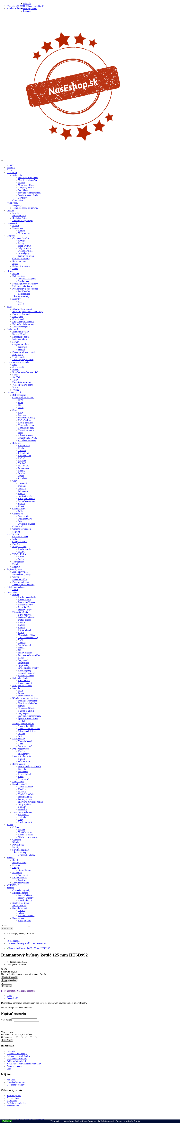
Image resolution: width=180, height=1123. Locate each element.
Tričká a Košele (19, 554)
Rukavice (16, 443)
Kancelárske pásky (20, 337)
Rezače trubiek (24, 774)
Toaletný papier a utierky (23, 584)
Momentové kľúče (26, 185)
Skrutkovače (23, 663)
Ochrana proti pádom (21, 529)
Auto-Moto (12, 172)
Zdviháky (22, 198)
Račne (21, 658)
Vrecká (15, 390)
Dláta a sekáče (24, 620)
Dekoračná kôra (25, 895)
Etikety (21, 243)
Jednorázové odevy (26, 417)
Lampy (15, 867)
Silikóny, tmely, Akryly (22, 220)
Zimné (21, 476)
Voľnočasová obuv (26, 501)
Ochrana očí (17, 513)
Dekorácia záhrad (20, 893)
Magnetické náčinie (26, 635)
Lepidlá (15, 213)
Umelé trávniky (25, 900)
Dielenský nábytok (26, 617)
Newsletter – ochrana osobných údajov (24, 1063)
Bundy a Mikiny (19, 546)
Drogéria (11, 235)
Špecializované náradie (28, 195)
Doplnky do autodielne (28, 177)
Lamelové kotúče (25, 604)
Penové (21, 349)
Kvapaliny (17, 205)
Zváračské (22, 478)
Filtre (20, 405)
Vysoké (21, 503)
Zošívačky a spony (26, 673)
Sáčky (15, 374)
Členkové (22, 483)
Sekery (21, 913)
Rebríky (16, 847)
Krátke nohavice (25, 423)
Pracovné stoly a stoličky (29, 655)
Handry (21, 230)
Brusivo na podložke (27, 597)
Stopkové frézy (25, 610)
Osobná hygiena (25, 251)
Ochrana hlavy (18, 508)
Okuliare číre (24, 516)
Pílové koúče (24, 769)
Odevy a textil (13, 534)
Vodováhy (22, 809)
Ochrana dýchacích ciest (23, 397)
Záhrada (10, 888)
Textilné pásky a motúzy (23, 359)
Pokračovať (7, 1040)
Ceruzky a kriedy (25, 786)
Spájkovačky (24, 665)
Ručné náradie (13, 592)
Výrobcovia (12, 1100)
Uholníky (22, 807)
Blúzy (20, 412)
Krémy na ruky (19, 261)
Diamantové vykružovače (29, 766)
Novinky (11, 167)
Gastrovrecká (18, 367)
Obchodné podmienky (17, 1053)
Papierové (22, 347)
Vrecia (15, 387)
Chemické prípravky (21, 890)
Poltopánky (23, 491)
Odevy (15, 410)
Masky (21, 407)
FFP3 (20, 402)
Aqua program (24, 920)
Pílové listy (23, 771)
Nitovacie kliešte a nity (28, 637)
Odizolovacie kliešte (27, 731)
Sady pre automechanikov (29, 193)
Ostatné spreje (18, 319)
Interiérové (23, 880)
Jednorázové (23, 453)
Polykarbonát (18, 845)
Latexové (22, 460)
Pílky (20, 650)
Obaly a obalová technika (18, 362)
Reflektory (17, 872)
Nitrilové (22, 463)
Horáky (21, 751)
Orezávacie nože (25, 746)
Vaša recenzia (7, 1032)
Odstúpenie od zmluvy (17, 1058)
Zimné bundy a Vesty (27, 438)
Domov (10, 165)
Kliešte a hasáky (25, 630)
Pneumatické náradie (21, 756)
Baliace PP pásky (20, 334)
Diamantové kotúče (26, 602)
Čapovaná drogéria (20, 238)
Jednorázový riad (20, 572)
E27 (20, 301)
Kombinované (24, 455)
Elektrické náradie (20, 678)
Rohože (15, 225)
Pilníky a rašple (25, 653)
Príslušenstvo (24, 754)
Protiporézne (23, 468)
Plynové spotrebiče (20, 749)
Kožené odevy (24, 420)
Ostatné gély (23, 253)
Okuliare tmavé (25, 519)
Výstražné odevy (25, 435)
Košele (21, 556)
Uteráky (16, 564)
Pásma (21, 693)
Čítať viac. (137, 1121)
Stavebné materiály (20, 850)
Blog (9, 1069)
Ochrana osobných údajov (18, 1056)
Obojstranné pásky (20, 344)
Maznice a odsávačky (27, 180)
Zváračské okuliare (26, 524)
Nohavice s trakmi (26, 430)
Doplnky (22, 415)
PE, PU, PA (23, 465)
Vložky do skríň (25, 822)
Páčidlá (21, 647)
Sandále (21, 493)
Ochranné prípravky (21, 266)
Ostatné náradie (25, 645)
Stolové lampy (24, 870)
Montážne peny (19, 215)
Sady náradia (24, 660)
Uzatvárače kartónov (21, 382)
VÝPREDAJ (13, 885)
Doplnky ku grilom (20, 903)
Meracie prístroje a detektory (25, 284)
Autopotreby (12, 203)
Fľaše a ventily (24, 246)
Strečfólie (16, 377)
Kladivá (21, 627)
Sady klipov (23, 190)
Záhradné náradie (20, 908)
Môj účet (11, 1079)
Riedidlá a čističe (19, 218)
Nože (20, 743)
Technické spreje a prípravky (25, 208)
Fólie (14, 364)
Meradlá (16, 688)
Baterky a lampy (19, 862)
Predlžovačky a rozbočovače (25, 289)
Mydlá (15, 263)
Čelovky (16, 865)
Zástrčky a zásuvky (21, 296)
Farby (9, 306)
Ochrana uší (17, 526)
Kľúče (21, 632)
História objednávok (16, 1082)
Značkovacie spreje (21, 326)
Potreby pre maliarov (16, 587)
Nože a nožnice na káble (29, 728)
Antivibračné (24, 445)
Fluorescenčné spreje (21, 314)
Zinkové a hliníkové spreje (24, 324)
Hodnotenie (6, 1037)
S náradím (22, 817)
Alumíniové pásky (20, 332)
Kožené (21, 458)
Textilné (21, 473)
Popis (9, 995)
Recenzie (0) (12, 998)
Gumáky (22, 488)
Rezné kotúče (24, 607)
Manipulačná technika (22, 685)
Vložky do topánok (26, 498)
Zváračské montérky (27, 440)
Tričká (21, 559)
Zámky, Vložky (19, 852)
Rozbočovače (24, 294)
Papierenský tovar (15, 569)
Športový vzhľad (25, 496)
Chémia (10, 210)
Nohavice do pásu (26, 428)
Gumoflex (16, 840)
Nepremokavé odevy (27, 425)
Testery (21, 736)
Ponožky (16, 544)
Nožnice (21, 642)
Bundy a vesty (24, 549)
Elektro (10, 271)
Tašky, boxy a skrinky (22, 812)
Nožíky (21, 640)
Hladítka (22, 789)
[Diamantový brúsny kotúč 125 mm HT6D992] (28, 948)
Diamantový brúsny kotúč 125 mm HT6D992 (27, 943)
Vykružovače (24, 779)
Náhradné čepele (25, 741)
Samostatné (23, 875)
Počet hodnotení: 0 (9, 991)
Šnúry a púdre (24, 804)
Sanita (15, 268)
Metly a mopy (24, 233)
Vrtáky (21, 776)
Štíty (20, 521)
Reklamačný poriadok (16, 1061)
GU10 (21, 304)
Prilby (20, 511)
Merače (21, 182)
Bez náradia (23, 814)
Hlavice (21, 622)
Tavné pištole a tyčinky (28, 668)
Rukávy (21, 471)
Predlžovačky (24, 291)
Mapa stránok (13, 1105)
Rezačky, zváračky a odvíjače (25, 372)
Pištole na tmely (25, 797)
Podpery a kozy (25, 799)
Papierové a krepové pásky (24, 352)
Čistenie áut (17, 200)
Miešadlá (22, 792)
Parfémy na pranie (26, 256)
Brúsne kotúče (24, 599)
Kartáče (21, 625)
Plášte (20, 433)
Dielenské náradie (20, 612)
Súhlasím (7, 1121)
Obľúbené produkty (15, 1085)
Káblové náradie (25, 683)
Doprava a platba (14, 1066)
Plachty (15, 369)
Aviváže (21, 241)
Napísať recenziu (27, 991)
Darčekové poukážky (16, 1103)
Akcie (9, 170)
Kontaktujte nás (14, 1095)
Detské (21, 448)
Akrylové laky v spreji (22, 309)
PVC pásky (17, 354)
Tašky (15, 380)
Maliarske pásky (19, 339)
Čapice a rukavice (20, 536)
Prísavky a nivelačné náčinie (30, 802)
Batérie (15, 273)
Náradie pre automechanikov (25, 698)
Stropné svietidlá (19, 877)
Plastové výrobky (25, 898)
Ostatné (15, 577)
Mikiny (21, 551)
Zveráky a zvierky (26, 675)
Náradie (21, 759)
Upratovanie (17, 228)
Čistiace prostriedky (21, 258)
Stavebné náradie (20, 784)
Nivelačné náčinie (26, 794)
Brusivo (15, 594)
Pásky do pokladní (20, 582)
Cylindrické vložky (26, 855)
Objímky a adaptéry (27, 278)
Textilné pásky (18, 357)
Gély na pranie (24, 248)
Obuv (14, 481)
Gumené (22, 450)
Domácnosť (12, 223)
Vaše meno (6, 1020)
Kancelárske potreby (21, 574)
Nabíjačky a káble (26, 187)
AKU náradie (24, 680)
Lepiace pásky (13, 329)
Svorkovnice (23, 281)
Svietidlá (10, 857)
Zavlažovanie (18, 918)
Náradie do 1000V (26, 726)
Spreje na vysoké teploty (23, 321)
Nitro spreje (17, 316)
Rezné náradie (18, 764)
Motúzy (15, 342)
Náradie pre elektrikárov (23, 723)
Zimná (21, 506)
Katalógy (11, 1051)
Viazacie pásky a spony (22, 385)
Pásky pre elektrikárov (22, 286)
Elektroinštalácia (19, 276)
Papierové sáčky (19, 579)
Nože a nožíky (18, 738)
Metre (20, 690)
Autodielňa (17, 175)
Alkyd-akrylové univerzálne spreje (27, 311)
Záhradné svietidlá (20, 882)
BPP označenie (19, 395)
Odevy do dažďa (19, 541)
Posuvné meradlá (25, 695)
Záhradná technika (26, 915)
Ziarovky (16, 299)
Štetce (15, 589)
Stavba (10, 824)
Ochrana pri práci (14, 392)
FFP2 (20, 400)
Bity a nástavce (25, 615)
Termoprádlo (18, 562)
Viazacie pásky (24, 670)
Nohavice (16, 539)
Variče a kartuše (19, 905)
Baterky (15, 860)
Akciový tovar (13, 1098)
